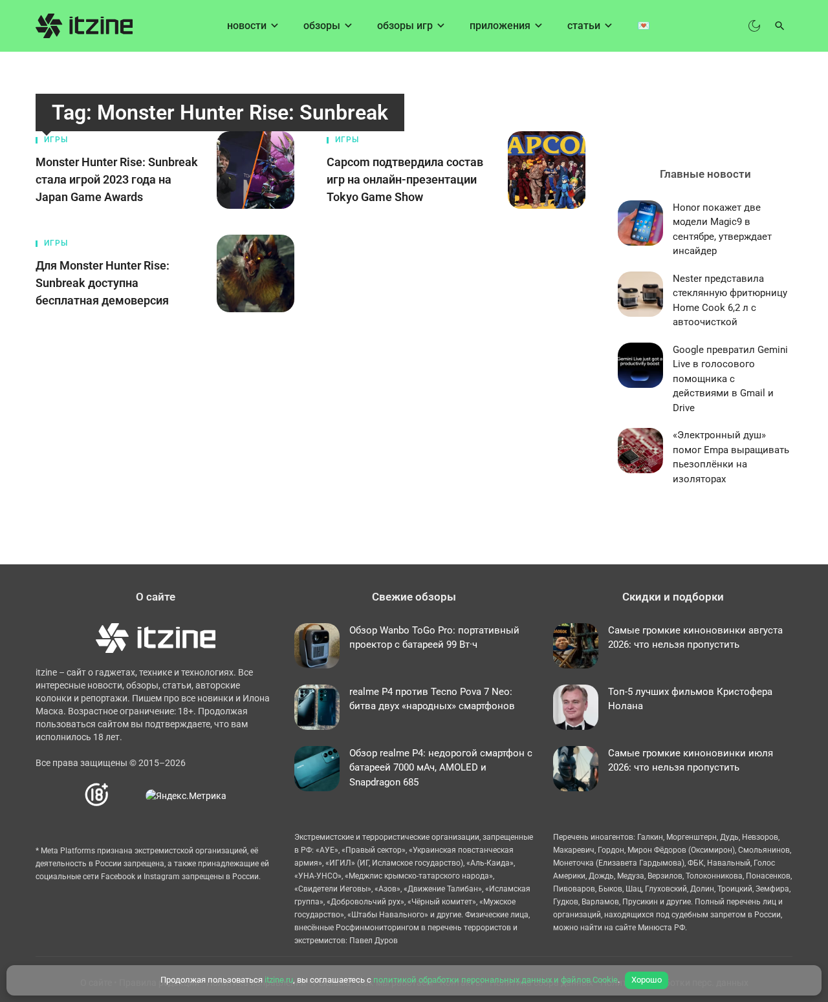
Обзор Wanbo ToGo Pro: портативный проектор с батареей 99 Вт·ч (434, 637)
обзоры (321, 25)
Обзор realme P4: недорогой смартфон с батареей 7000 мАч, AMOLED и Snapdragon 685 (440, 767)
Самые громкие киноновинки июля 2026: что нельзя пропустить (690, 760)
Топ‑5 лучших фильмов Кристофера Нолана (690, 699)
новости (247, 25)
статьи (583, 25)
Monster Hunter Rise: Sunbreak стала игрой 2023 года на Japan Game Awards (117, 179)
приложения (500, 25)
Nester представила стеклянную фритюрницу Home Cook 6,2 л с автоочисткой (730, 300)
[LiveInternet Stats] (128, 795)
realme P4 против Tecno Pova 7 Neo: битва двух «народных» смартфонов (432, 699)
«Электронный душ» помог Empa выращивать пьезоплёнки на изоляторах (731, 457)
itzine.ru (279, 980)
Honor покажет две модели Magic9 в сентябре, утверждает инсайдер (722, 229)
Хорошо (646, 980)
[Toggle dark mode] (754, 26)
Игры (56, 139)
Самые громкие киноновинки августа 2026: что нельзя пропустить (695, 637)
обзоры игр (405, 25)
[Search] (779, 25)
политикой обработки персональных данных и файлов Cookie (495, 980)
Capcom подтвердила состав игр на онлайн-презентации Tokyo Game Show (405, 179)
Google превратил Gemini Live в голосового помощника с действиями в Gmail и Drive (730, 379)
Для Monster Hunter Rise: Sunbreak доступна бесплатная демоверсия (102, 283)
